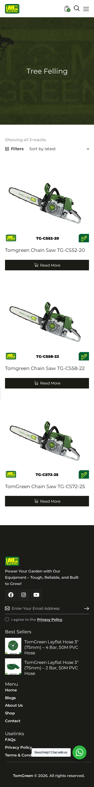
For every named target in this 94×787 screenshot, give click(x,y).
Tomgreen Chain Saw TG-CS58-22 (45, 368)
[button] (86, 9)
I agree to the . (37, 619)
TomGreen (23, 775)
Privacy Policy (49, 620)
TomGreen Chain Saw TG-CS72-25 (45, 486)
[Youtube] (36, 595)
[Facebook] (11, 595)
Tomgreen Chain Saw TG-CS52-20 (45, 250)
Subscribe (85, 609)
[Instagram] (23, 595)
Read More (50, 265)
